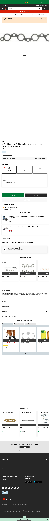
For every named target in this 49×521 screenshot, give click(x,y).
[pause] (5, 2)
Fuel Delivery (22, 14)
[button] (40, 8)
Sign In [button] (24, 447)
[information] (19, 248)
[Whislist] (44, 8)
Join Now (35, 450)
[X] (6, 488)
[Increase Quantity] (11, 190)
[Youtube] (12, 488)
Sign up (4, 479)
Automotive (8, 14)
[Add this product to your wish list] (14, 190)
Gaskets (28, 14)
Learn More (27, 478)
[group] (9, 345)
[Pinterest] (15, 488)
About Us (4, 463)
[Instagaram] (9, 488)
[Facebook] (3, 488)
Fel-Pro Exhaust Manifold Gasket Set (14, 144)
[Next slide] (46, 2)
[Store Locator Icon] (2, 5)
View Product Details (7, 146)
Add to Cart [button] (12, 195)
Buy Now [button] (36, 195)
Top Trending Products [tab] (19, 323)
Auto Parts (15, 14)
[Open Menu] (2, 8)
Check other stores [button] (7, 185)
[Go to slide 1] (24, 54)
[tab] (9, 169)
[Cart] (46, 8)
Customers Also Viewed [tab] (7, 323)
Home (3, 14)
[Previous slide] (2, 2)
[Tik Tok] (18, 488)
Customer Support (5, 455)
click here (31, 242)
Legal (3, 468)
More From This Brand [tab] (30, 323)
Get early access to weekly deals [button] (23, 519)
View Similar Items (17, 146)
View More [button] (10, 250)
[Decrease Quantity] (3, 190)
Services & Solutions (6, 459)
